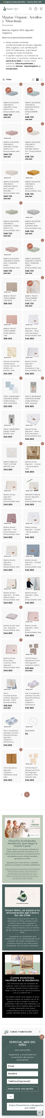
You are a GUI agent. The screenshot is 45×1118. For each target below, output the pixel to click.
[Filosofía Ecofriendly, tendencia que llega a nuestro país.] (22, 828)
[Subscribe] (10, 1096)
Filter (9, 79)
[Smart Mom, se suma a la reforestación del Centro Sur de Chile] (22, 897)
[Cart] (36, 9)
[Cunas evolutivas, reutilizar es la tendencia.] (22, 965)
